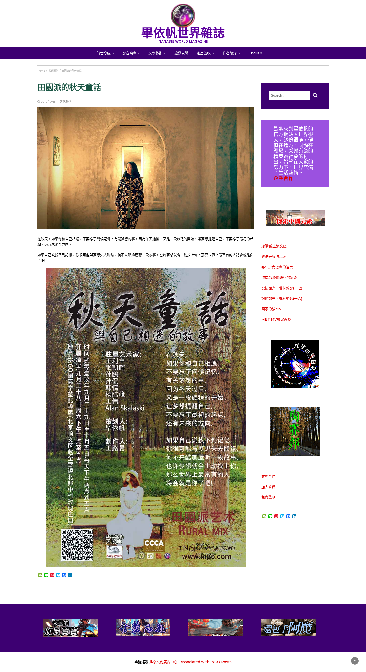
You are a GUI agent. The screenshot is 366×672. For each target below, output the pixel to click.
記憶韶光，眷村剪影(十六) (281, 298)
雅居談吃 (204, 53)
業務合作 (268, 476)
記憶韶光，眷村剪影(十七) (281, 288)
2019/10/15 (48, 101)
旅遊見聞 (181, 53)
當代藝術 (66, 101)
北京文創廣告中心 (163, 662)
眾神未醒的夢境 (273, 256)
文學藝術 (155, 53)
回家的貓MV (271, 309)
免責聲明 (268, 497)
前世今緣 (104, 53)
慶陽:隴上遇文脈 (274, 246)
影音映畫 (129, 53)
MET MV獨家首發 (276, 319)
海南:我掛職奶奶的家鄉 (279, 277)
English (255, 53)
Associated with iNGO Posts (206, 662)
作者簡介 (230, 53)
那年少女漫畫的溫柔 (277, 267)
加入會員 (268, 487)
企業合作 (283, 178)
